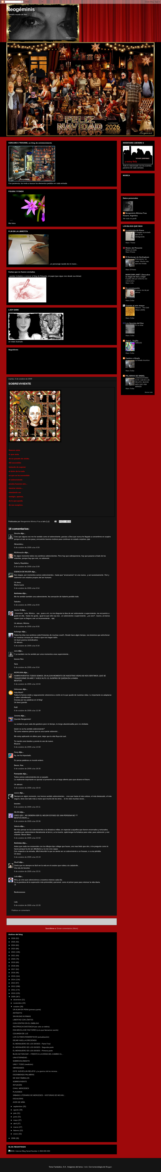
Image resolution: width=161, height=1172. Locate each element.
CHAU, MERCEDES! (21, 1088)
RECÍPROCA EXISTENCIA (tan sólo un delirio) (31, 1027)
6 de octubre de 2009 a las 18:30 (27, 769)
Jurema (17, 716)
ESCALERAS (18, 1099)
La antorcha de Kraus (135, 230)
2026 (13, 938)
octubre (16, 1007)
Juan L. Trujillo (132, 341)
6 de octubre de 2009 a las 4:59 (26, 547)
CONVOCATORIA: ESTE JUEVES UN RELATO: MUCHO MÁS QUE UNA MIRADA (142, 382)
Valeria (17, 826)
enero (15, 1134)
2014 (13, 980)
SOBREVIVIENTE (20, 1082)
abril (15, 1123)
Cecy (16, 752)
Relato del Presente (134, 248)
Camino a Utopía (133, 358)
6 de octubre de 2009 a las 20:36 (27, 821)
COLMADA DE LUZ (20, 1034)
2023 (13, 949)
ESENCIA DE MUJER (22, 572)
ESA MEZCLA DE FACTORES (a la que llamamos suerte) (35, 1030)
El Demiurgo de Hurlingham (137, 257)
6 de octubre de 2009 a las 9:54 (26, 667)
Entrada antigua (107, 921)
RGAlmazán (19, 552)
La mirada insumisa (142, 360)
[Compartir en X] (65, 521)
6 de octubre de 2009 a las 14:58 (27, 747)
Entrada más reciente (18, 921)
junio (15, 1117)
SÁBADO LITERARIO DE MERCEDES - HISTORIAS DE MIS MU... (39, 1095)
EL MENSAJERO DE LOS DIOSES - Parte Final (31, 1044)
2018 (13, 966)
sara (16, 651)
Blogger (109, 1167)
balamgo (18, 632)
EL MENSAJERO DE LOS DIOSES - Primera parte (33, 1051)
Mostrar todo (149, 392)
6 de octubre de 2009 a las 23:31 (27, 871)
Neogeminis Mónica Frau (136, 213)
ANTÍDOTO (17, 1013)
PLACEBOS (17, 1092)
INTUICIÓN (17, 1085)
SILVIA (16, 812)
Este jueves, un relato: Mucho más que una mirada (142, 261)
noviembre (17, 1003)
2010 (13, 993)
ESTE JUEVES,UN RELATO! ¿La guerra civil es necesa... (35, 1071)
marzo (16, 1127)
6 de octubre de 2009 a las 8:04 (26, 605)
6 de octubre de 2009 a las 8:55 (26, 626)
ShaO (16, 862)
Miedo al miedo (131, 250)
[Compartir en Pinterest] (69, 521)
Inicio (64, 921)
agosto (16, 1110)
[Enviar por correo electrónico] (60, 521)
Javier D (17, 610)
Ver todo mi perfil (129, 218)
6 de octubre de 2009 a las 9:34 (26, 646)
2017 (13, 969)
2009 (13, 997)
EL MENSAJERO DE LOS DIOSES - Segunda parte (33, 1047)
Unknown (18, 689)
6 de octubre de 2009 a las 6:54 (26, 588)
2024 (13, 945)
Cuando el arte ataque (135, 306)
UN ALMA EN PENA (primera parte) (27, 1010)
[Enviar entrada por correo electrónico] (55, 521)
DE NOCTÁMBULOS (21, 1078)
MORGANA (18, 672)
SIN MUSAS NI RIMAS (22, 1016)
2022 (13, 952)
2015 (13, 976)
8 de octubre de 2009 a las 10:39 (27, 905)
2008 (13, 1138)
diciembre (17, 1000)
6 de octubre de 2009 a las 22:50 (27, 838)
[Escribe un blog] (62, 521)
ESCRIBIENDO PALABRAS (23, 1075)
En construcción (133, 288)
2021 (13, 956)
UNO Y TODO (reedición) (23, 1064)
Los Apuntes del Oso (135, 323)
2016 (13, 973)
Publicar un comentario (21, 910)
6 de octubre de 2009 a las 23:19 (27, 857)
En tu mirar (139, 325)
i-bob (86, 1167)
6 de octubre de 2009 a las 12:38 (27, 711)
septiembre (18, 1106)
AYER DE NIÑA (19, 1102)
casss (16, 793)
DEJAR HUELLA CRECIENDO (25, 1040)
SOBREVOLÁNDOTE (21, 1061)
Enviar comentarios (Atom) (67, 928)
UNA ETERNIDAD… (21, 1058)
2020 (13, 959)
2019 (13, 962)
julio (15, 1113)
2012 (13, 986)
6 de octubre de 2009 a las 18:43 (27, 788)
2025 (13, 942)
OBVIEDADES (18, 1068)
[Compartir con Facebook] (67, 521)
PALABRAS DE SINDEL (135, 376)
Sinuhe (17, 533)
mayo (15, 1120)
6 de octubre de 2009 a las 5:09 (26, 567)
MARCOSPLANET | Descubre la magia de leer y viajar (138, 276)
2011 (13, 990)
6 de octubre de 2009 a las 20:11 (27, 807)
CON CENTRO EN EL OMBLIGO (26, 1023)
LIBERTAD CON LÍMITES (23, 1020)
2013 (13, 983)
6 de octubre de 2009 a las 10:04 (27, 684)
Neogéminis (20, 9)
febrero (16, 1130)
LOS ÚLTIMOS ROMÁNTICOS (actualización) (31, 1037)
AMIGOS (138, 343)
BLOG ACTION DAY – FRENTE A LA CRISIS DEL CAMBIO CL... (38, 1054)
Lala (16, 876)
